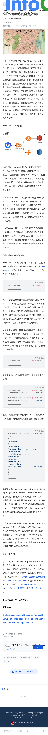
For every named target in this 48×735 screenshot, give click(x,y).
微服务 (6, 662)
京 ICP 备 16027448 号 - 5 (24, 717)
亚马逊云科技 (25, 657)
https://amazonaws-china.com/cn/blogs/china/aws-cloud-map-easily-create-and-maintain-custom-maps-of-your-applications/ (24, 618)
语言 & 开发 (12, 657)
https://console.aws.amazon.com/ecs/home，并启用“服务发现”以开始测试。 (24, 588)
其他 (37, 657)
